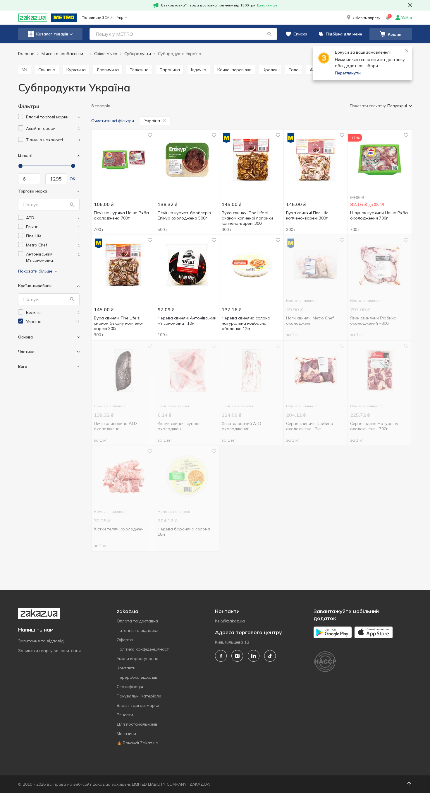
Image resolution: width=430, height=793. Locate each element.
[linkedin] (253, 656)
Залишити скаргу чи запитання (49, 650)
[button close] (410, 5)
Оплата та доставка (137, 621)
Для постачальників (137, 724)
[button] (363, 17)
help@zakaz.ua (230, 621)
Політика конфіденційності (143, 649)
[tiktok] (270, 656)
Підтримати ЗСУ (95, 17)
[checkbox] (20, 116)
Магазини (126, 733)
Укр (120, 17)
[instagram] (237, 656)
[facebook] (221, 656)
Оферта (125, 639)
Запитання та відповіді (41, 641)
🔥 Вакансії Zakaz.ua (137, 743)
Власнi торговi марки (138, 705)
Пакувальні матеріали (139, 696)
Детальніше (267, 5)
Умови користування (137, 658)
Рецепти (125, 714)
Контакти (126, 668)
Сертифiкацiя (130, 686)
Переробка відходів (137, 677)
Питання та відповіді (137, 630)
